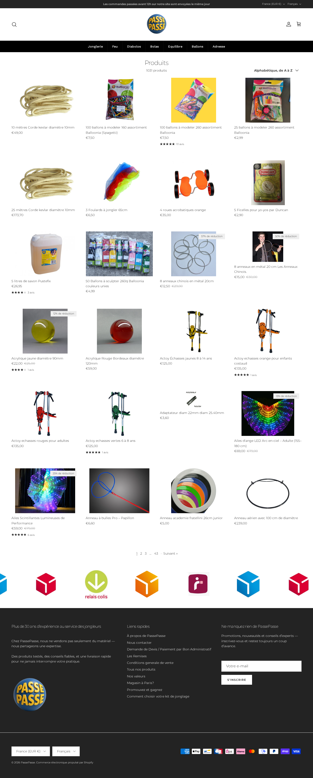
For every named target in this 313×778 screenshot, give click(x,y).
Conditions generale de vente (150, 663)
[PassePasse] (156, 24)
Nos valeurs (136, 676)
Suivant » (170, 553)
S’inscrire (236, 679)
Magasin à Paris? (140, 683)
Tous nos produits (141, 669)
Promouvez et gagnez (144, 690)
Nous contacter (139, 643)
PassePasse (28, 762)
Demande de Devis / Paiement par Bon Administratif (169, 649)
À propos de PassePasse (146, 636)
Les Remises (137, 656)
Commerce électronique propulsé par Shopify (64, 762)
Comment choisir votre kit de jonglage (158, 696)
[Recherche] (14, 24)
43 (156, 553)
